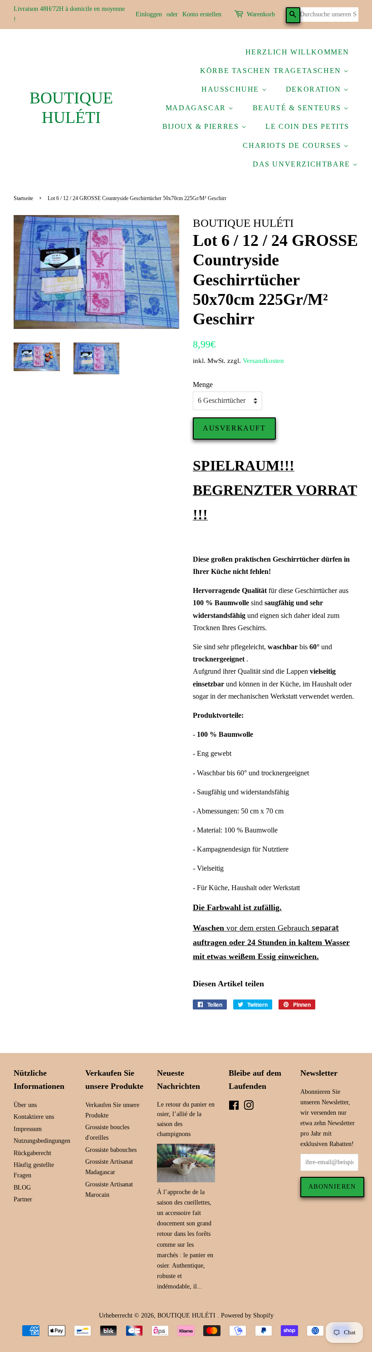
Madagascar (197, 108)
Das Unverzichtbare (302, 164)
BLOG (22, 1187)
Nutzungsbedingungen (42, 1140)
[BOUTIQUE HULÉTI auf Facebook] (234, 1107)
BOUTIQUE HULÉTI (71, 108)
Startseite (23, 198)
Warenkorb (261, 14)
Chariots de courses (293, 145)
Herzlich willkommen (297, 52)
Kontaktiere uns (34, 1116)
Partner (23, 1199)
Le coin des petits (307, 126)
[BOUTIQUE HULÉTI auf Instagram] (249, 1107)
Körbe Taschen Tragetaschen (271, 70)
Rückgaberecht (32, 1153)
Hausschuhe (231, 89)
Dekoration (315, 89)
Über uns (25, 1105)
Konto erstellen (201, 14)
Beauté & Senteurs (298, 108)
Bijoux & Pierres (201, 126)
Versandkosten (263, 360)
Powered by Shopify (247, 1315)
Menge (203, 384)
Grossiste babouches (111, 1149)
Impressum (28, 1129)
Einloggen (149, 14)
